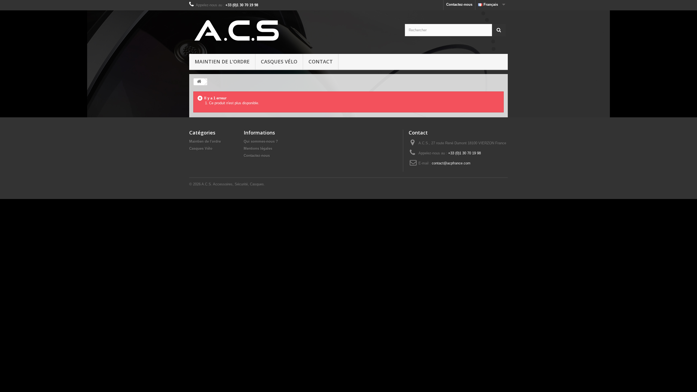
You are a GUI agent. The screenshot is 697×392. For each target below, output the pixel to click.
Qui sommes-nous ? (261, 141)
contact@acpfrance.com (451, 163)
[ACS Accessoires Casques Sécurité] (241, 30)
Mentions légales (258, 148)
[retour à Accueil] (199, 81)
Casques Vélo (279, 61)
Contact (320, 61)
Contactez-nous (459, 4)
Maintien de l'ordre (222, 61)
